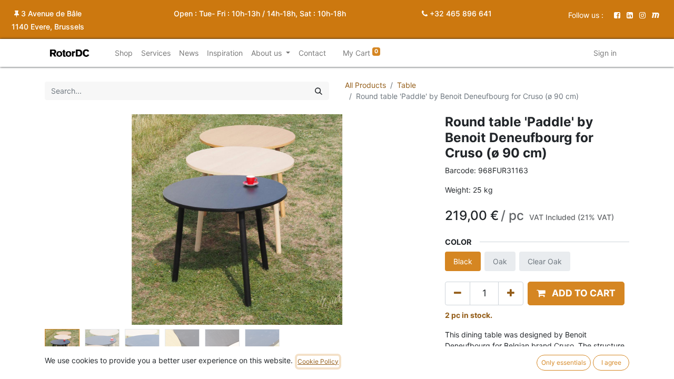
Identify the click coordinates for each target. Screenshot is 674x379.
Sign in (605, 52)
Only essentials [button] (563, 362)
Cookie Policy (318, 361)
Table (406, 85)
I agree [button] (611, 362)
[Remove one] (457, 293)
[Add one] (510, 293)
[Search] (318, 91)
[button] (74, 219)
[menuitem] (124, 53)
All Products (365, 85)
